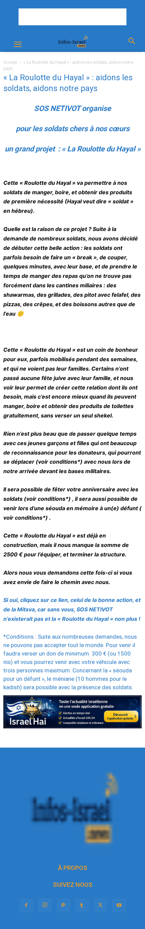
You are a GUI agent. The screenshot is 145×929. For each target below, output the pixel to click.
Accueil (10, 62)
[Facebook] (26, 905)
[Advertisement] (72, 16)
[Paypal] (63, 905)
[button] (17, 44)
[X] (100, 905)
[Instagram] (45, 905)
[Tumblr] (82, 905)
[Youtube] (119, 905)
